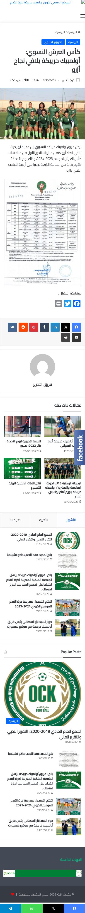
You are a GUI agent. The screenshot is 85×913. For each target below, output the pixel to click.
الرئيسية (72, 32)
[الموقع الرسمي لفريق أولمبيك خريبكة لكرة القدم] (42, 5)
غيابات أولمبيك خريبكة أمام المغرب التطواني (64, 443)
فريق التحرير (68, 80)
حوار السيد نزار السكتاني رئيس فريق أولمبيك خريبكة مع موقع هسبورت (29, 624)
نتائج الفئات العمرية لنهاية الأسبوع (25, 485)
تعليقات (15, 520)
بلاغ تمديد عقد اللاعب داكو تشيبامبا (29, 555)
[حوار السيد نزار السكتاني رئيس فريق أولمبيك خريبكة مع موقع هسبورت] (67, 627)
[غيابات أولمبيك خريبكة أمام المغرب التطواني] (63, 426)
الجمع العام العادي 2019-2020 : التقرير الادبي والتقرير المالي (31, 537)
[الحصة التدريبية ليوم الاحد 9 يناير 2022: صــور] (22, 426)
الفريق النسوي (53, 42)
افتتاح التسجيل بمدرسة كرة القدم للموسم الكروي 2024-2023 (30, 604)
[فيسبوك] (76, 327)
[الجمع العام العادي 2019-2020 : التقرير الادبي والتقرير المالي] (67, 540)
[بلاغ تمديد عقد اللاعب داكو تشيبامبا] (67, 560)
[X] (65, 327)
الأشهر (71, 520)
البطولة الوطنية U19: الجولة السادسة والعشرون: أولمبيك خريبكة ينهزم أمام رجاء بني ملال (63, 489)
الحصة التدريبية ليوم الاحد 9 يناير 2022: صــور (24, 443)
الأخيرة (43, 520)
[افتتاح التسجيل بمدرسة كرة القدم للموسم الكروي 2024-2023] (67, 607)
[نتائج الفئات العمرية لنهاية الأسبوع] (22, 468)
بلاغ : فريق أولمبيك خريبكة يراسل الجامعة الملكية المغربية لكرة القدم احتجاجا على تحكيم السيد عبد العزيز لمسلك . (29, 582)
